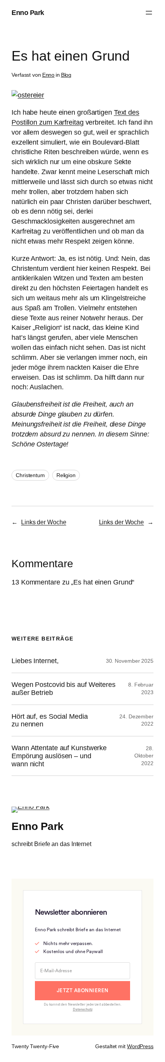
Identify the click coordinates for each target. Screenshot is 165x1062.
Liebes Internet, (35, 661)
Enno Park (28, 12)
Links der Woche (43, 522)
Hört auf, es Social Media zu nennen (50, 720)
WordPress (140, 1046)
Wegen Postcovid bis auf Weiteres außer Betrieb (64, 688)
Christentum (30, 475)
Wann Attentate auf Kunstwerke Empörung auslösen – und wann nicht (59, 755)
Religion (66, 475)
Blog (66, 75)
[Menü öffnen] (148, 12)
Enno (48, 75)
